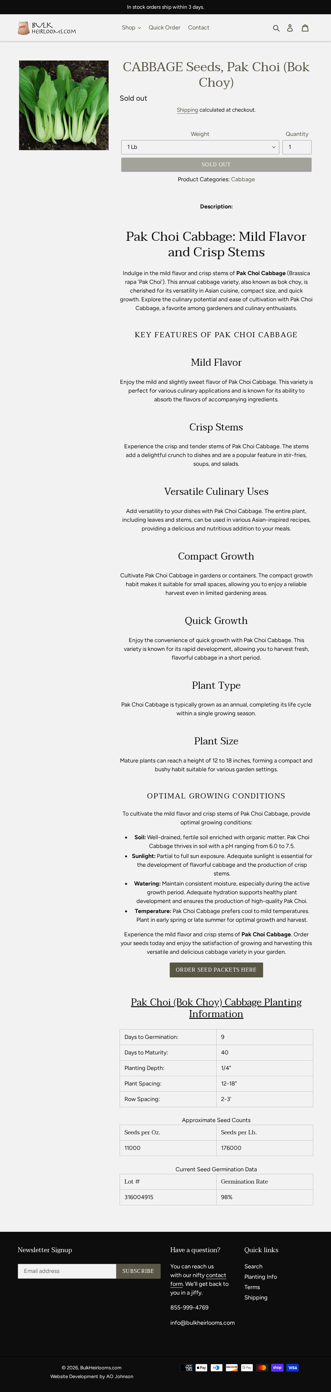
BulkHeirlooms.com (101, 1368)
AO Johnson (119, 1376)
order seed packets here (216, 969)
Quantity (297, 134)
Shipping (187, 109)
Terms (252, 1287)
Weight (200, 134)
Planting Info (260, 1276)
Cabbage (243, 179)
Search (253, 1266)
